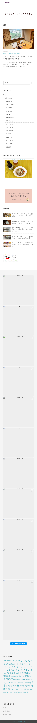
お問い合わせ (6, 711)
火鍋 (28, 689)
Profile (5, 708)
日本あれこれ (9, 140)
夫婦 (15, 683)
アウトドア (27, 664)
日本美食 (26, 685)
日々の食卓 (9, 107)
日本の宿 (9, 686)
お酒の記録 (9, 101)
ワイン (26, 669)
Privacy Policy (7, 714)
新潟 (29, 683)
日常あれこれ (8, 137)
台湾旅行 (8, 679)
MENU (7, 2)
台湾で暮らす (9, 127)
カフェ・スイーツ (12, 667)
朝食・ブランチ (19, 689)
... (25, 66)
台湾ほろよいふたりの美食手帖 (19, 721)
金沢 (27, 692)
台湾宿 (19, 676)
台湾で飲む (9, 133)
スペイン (27, 667)
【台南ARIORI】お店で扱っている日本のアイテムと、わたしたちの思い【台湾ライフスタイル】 (22, 215)
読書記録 (8, 147)
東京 (25, 689)
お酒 (20, 663)
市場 (20, 683)
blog (4, 53)
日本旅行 (17, 685)
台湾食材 (24, 679)
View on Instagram (19, 643)
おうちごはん (8, 98)
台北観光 (19, 673)
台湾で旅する (17, 53)
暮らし (12, 688)
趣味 (24, 692)
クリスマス (22, 667)
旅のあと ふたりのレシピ (18, 159)
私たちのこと (9, 143)
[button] (18, 290)
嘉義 (29, 679)
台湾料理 (26, 676)
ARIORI (8, 114)
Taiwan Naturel (10, 117)
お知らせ (15, 664)
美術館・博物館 (12, 692)
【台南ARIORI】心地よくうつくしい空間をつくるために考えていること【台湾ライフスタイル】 (22, 229)
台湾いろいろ (9, 53)
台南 (26, 673)
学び (18, 683)
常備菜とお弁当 (10, 104)
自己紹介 (19, 692)
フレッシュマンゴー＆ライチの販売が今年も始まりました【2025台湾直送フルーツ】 (22, 244)
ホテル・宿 (18, 670)
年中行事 (24, 683)
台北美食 (11, 673)
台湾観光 (16, 680)
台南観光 (14, 676)
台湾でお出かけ (10, 121)
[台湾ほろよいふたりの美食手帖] (18, 11)
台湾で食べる (9, 130)
